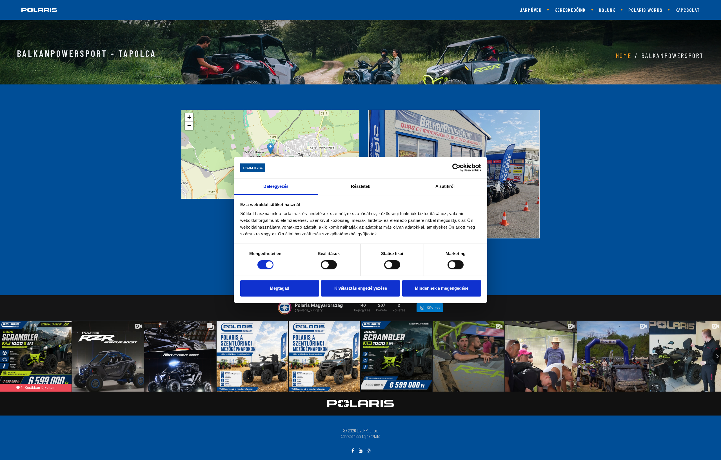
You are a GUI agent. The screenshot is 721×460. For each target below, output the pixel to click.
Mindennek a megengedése (441, 288)
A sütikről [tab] (445, 186)
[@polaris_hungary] (284, 307)
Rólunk (607, 10)
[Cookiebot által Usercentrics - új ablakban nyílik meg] (456, 168)
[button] (270, 148)
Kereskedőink (570, 10)
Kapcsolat (687, 10)
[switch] (329, 264)
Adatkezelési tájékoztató (360, 436)
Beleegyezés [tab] (275, 186)
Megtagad (279, 288)
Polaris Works (645, 10)
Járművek (531, 10)
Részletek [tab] (360, 186)
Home (623, 55)
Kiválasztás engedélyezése (360, 288)
